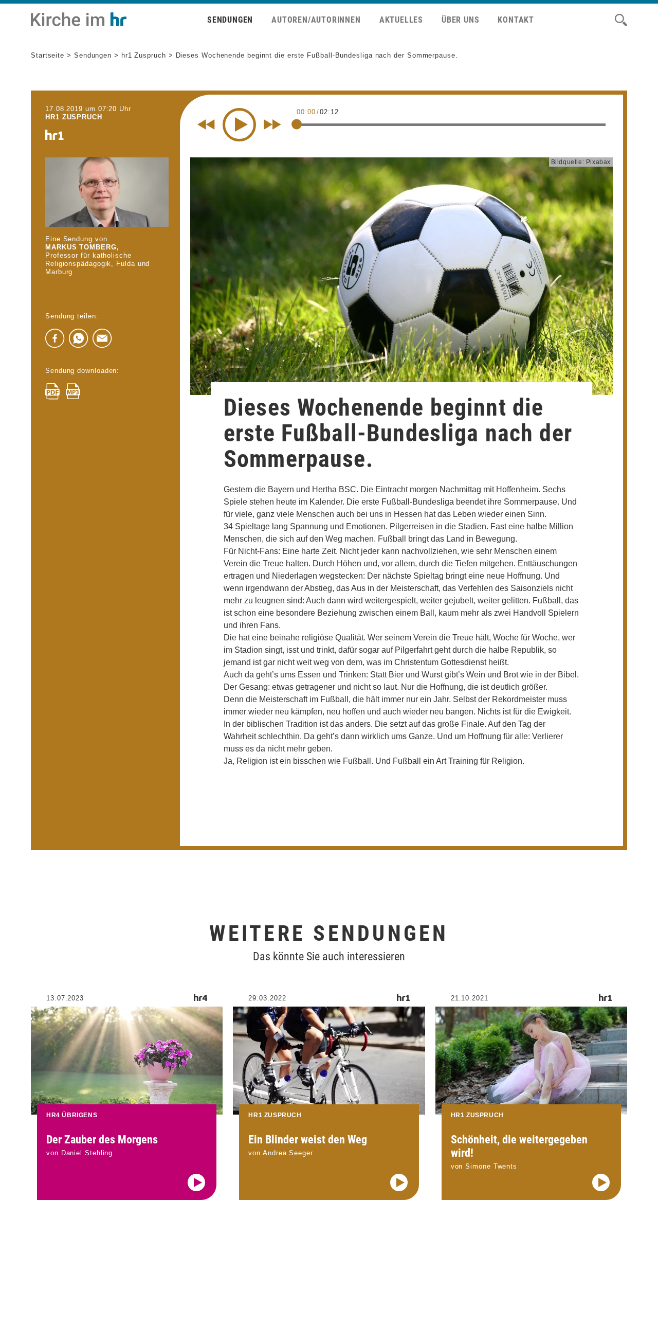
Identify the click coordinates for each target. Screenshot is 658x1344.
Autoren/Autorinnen (315, 20)
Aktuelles (401, 20)
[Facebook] (55, 338)
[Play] (239, 124)
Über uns (460, 20)
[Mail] (102, 338)
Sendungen (230, 20)
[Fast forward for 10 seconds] (272, 124)
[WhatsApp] (78, 338)
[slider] (296, 124)
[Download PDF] (52, 391)
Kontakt (516, 20)
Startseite (47, 55)
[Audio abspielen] (196, 1182)
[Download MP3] (73, 391)
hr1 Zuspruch (143, 55)
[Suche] (621, 20)
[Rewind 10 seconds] (206, 124)
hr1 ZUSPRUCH (73, 117)
